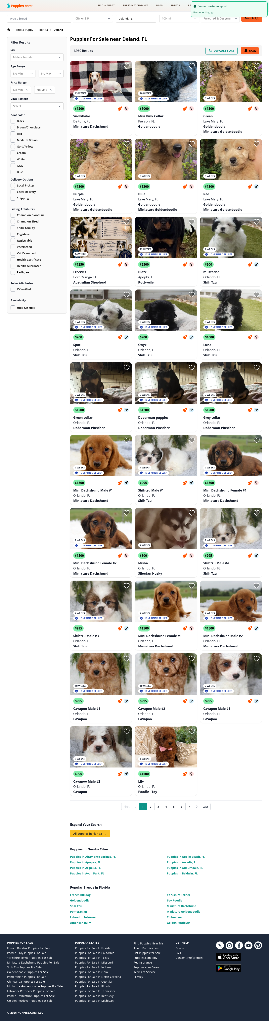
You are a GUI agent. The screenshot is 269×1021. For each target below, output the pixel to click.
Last (205, 806)
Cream (21, 153)
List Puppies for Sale (147, 953)
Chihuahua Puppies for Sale (26, 981)
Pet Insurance (143, 962)
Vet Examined (26, 253)
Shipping (23, 198)
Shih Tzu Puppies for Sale (24, 967)
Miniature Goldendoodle (183, 911)
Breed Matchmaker (135, 5)
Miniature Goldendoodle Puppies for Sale (35, 986)
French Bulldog (80, 895)
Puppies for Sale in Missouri (94, 962)
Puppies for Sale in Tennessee (95, 991)
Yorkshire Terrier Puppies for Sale (30, 958)
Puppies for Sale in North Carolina (98, 977)
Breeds (175, 5)
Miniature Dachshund (181, 906)
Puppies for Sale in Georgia (93, 981)
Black (20, 121)
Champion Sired (28, 221)
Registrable (24, 240)
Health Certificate (29, 259)
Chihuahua (174, 917)
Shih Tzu (76, 906)
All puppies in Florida (88, 833)
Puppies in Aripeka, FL (85, 868)
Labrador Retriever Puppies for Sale (31, 991)
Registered (24, 234)
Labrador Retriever (83, 917)
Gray (20, 165)
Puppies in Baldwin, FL (182, 873)
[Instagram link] (229, 945)
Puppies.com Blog (145, 958)
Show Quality (26, 228)
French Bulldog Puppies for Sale (28, 948)
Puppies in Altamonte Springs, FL (93, 857)
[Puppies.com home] (20, 5)
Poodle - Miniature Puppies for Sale (31, 996)
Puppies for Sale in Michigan (94, 1001)
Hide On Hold (26, 308)
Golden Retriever (178, 923)
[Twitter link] (220, 945)
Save (252, 50)
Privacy (138, 977)
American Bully (80, 923)
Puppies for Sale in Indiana (93, 967)
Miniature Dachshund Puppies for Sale (33, 962)
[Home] (9, 30)
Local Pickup (25, 185)
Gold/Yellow (25, 146)
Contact (181, 948)
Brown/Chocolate (28, 127)
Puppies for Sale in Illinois (92, 986)
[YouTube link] (248, 945)
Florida (44, 30)
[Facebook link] (239, 945)
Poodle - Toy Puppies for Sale (26, 953)
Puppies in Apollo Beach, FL (186, 857)
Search (249, 18)
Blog (159, 5)
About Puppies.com (146, 948)
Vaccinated (24, 247)
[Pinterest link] (258, 945)
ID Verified (24, 289)
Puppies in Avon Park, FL (87, 873)
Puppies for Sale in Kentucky (94, 996)
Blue (20, 172)
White (21, 159)
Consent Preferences (189, 958)
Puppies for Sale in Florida (93, 948)
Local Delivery (26, 192)
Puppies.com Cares (146, 967)
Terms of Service (145, 972)
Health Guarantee (29, 266)
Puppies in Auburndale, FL (185, 868)
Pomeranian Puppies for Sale (26, 977)
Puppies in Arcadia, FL (182, 862)
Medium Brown (27, 140)
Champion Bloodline (31, 215)
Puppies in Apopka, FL (85, 862)
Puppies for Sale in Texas (92, 958)
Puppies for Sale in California (94, 953)
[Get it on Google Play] (239, 968)
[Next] (196, 806)
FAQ (178, 953)
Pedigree (23, 272)
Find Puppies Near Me (148, 943)
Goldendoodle (79, 900)
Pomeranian (78, 911)
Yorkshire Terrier (178, 895)
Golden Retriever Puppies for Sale (30, 1001)
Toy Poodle (174, 900)
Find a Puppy (106, 5)
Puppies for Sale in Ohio (91, 972)
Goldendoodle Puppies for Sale (28, 972)
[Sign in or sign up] (126, 66)
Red (19, 134)
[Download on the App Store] (239, 957)
